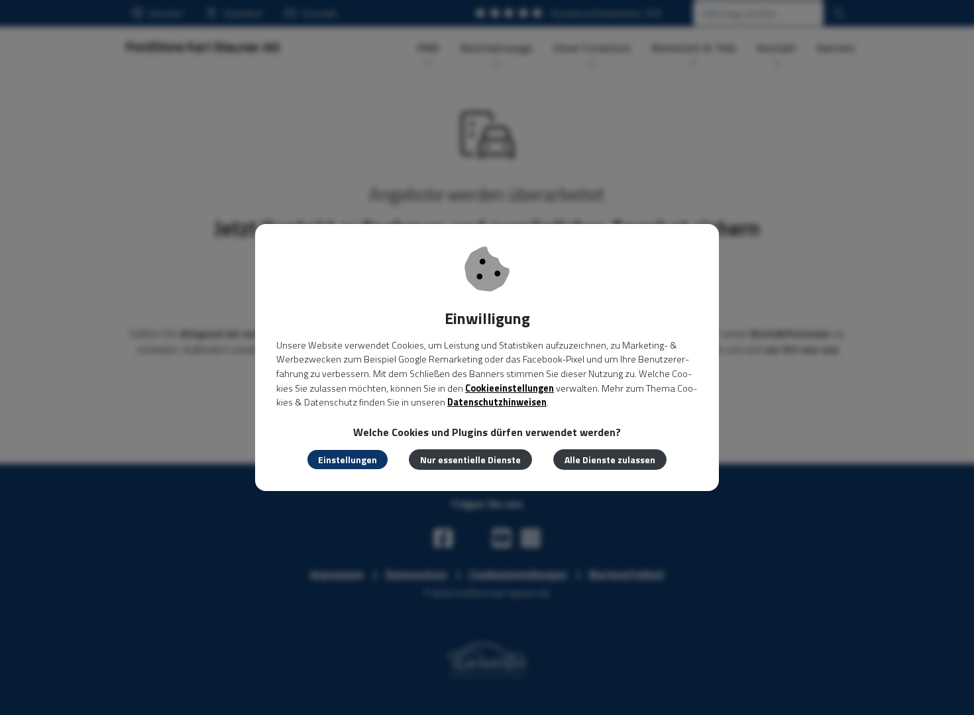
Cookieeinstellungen (509, 388)
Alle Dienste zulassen (610, 460)
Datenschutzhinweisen (497, 402)
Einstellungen (347, 460)
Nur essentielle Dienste (470, 460)
